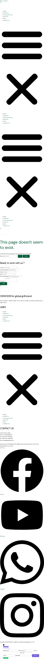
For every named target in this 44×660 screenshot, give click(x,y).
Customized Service (8, 15)
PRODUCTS (6, 13)
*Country (2, 267)
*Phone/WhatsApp (5, 276)
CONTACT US (6, 20)
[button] (22, 67)
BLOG (4, 18)
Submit (3, 283)
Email (1, 274)
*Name (2, 272)
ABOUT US (5, 16)
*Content (2, 281)
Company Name (4, 270)
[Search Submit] (20, 256)
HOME (4, 11)
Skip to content (3, 1)
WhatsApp (5, 658)
